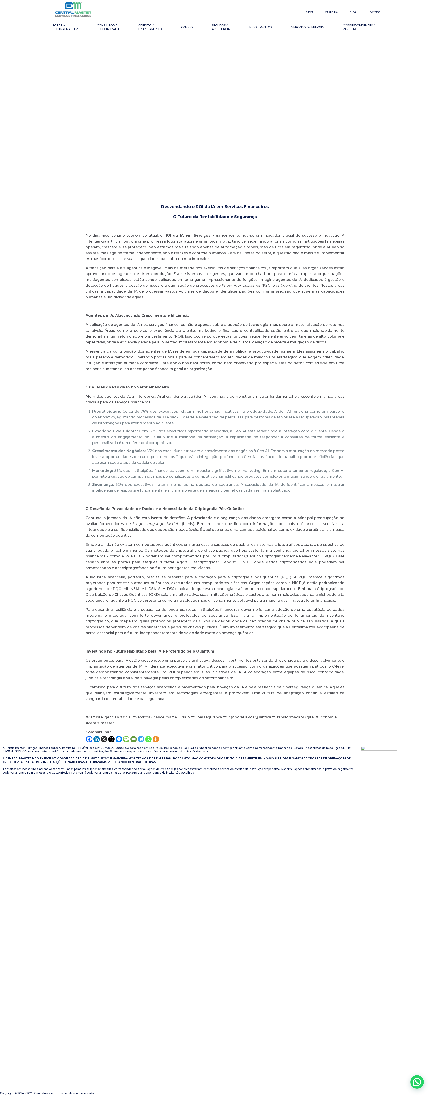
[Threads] (111, 739)
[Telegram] (141, 739)
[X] (104, 739)
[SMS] (126, 739)
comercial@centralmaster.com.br (233, 751)
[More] (156, 739)
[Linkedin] (96, 739)
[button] (417, 1082)
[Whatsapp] (148, 739)
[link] (379, 914)
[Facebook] (89, 739)
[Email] (133, 739)
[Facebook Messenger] (119, 739)
